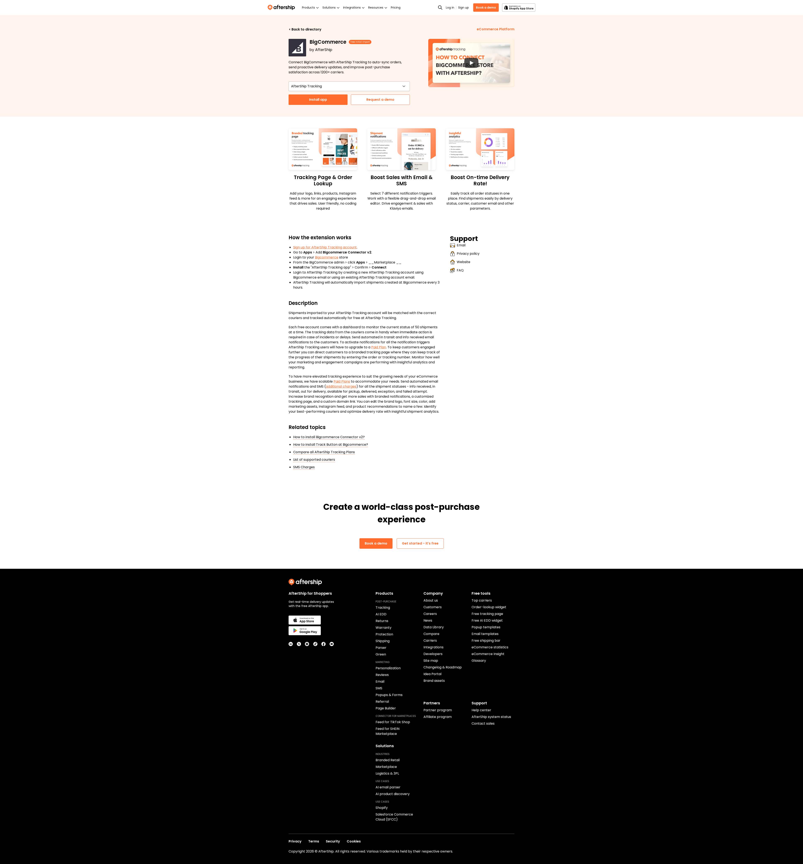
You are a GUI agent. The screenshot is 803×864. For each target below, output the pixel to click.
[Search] (440, 7)
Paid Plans (342, 381)
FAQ (460, 270)
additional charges (341, 386)
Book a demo (486, 7)
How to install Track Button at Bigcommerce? (330, 444)
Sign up (463, 7)
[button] (471, 63)
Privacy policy (468, 253)
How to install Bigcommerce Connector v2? (329, 437)
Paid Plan (378, 347)
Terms (313, 841)
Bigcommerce (326, 257)
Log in (450, 7)
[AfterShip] (282, 7)
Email (461, 245)
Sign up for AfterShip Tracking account (325, 247)
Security (333, 841)
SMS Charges (304, 467)
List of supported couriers (314, 459)
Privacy (295, 841)
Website (463, 262)
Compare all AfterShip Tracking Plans (324, 452)
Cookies (354, 841)
